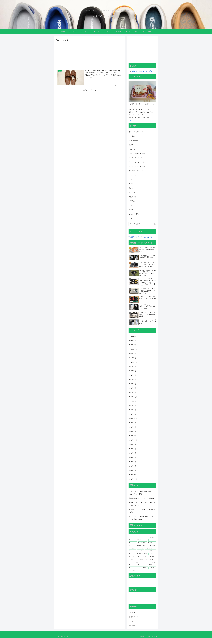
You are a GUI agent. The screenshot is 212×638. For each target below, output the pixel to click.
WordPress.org (134, 625)
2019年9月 (132, 444)
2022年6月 (132, 384)
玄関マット (132, 197)
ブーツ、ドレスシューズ (137, 153)
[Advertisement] (89, 54)
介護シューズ (133, 179)
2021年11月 (133, 392)
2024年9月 (132, 353)
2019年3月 (132, 462)
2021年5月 (132, 401)
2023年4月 (132, 371)
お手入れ (132, 201)
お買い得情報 (133, 140)
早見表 (131, 145)
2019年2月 (132, 466)
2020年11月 (133, 414)
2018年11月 (133, 475)
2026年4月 (132, 336)
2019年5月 (132, 453)
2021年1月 (132, 410)
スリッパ (132, 192)
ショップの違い (134, 214)
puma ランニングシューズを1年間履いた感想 (142, 511)
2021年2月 (132, 405)
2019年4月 (132, 457)
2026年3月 (132, 340)
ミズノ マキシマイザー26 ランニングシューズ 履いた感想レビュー (142, 518)
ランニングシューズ (135, 158)
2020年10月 (133, 418)
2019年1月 (132, 470)
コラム (131, 210)
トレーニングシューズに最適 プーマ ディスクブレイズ (142, 504)
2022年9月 (132, 379)
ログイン (132, 612)
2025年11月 (133, 345)
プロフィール (133, 120)
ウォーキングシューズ (136, 162)
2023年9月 (132, 366)
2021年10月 (133, 397)
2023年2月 (132, 375)
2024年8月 (132, 358)
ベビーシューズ (134, 175)
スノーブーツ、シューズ (137, 166)
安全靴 (131, 184)
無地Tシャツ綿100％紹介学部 (142, 71)
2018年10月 (133, 479)
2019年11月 (133, 436)
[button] (154, 224)
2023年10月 (133, 362)
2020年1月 (132, 431)
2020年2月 (132, 427)
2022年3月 (132, 388)
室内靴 (131, 188)
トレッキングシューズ (136, 171)
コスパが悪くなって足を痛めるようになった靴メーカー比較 (142, 492)
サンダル (132, 136)
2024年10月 (133, 349)
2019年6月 (132, 449)
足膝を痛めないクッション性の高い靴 (141, 498)
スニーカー (132, 149)
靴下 (130, 205)
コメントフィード (135, 621)
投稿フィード (133, 617)
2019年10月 (133, 440)
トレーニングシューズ (136, 132)
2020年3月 (132, 423)
